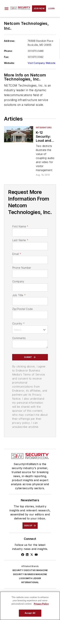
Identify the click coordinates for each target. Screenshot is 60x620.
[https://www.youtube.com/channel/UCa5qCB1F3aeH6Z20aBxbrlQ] (36, 554)
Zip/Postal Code (22, 309)
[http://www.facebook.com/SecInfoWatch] (22, 554)
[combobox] (30, 330)
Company (18, 281)
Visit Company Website (41, 63)
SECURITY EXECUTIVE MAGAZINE (30, 570)
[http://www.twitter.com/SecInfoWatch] (31, 554)
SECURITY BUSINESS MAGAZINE (30, 574)
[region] (30, 605)
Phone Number (21, 267)
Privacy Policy (41, 604)
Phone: (8, 50)
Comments (19, 338)
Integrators (44, 127)
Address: (9, 40)
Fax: (6, 57)
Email (16, 254)
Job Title (19, 295)
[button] (6, 8)
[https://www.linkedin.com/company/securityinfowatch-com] (27, 554)
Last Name (20, 240)
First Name (20, 226)
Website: (9, 63)
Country (18, 323)
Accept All (30, 613)
